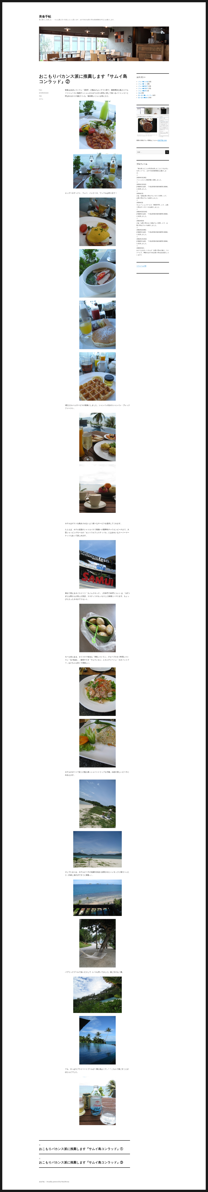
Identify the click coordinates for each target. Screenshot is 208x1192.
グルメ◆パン (142, 84)
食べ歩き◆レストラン (145, 95)
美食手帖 (45, 16)
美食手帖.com (162, 140)
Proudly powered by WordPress (58, 1182)
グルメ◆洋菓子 (143, 88)
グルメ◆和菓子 (143, 86)
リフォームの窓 (141, 266)
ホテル (41, 99)
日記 (40, 96)
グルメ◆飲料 (142, 91)
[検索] (167, 152)
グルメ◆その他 (143, 82)
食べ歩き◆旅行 (143, 98)
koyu (40, 90)
